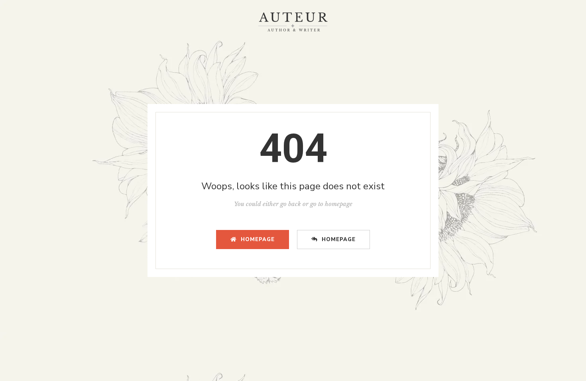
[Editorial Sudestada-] (293, 22)
